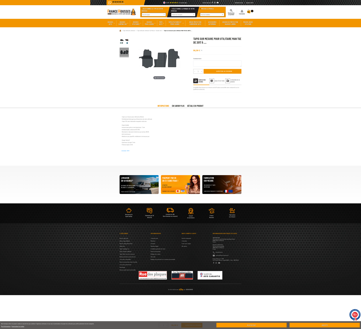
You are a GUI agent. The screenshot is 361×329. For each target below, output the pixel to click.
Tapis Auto (122, 246)
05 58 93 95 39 (219, 252)
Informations (163, 105)
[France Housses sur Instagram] (215, 3)
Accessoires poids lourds (125, 264)
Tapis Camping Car (124, 249)
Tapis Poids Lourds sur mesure (127, 254)
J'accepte (325, 325)
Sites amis (153, 256)
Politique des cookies (155, 254)
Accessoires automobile (125, 259)
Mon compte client (189, 233)
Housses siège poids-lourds (126, 243)
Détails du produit (195, 105)
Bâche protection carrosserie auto (128, 256)
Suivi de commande (186, 238)
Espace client (249, 2)
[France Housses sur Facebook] (212, 3)
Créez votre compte (186, 243)
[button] (242, 12)
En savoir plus (183, 2)
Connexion (184, 241)
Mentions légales (155, 246)
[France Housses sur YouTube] (217, 3)
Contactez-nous (239, 2)
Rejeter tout (251, 325)
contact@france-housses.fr (222, 255)
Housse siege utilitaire (125, 241)
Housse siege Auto (124, 238)
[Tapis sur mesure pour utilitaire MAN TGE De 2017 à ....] (124, 42)
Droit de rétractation (155, 251)
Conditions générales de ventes (158, 249)
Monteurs (153, 241)
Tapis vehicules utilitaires (126, 251)
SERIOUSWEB (189, 289)
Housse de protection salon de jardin (128, 262)
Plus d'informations (6, 326)
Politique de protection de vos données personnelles (163, 259)
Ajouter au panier (222, 71)
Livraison (153, 243)
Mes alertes (184, 246)
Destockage (122, 267)
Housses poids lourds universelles (128, 270)
